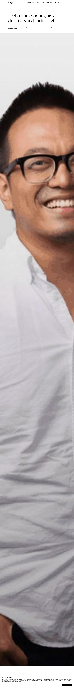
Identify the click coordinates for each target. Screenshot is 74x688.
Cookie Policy (18, 681)
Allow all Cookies (67, 685)
